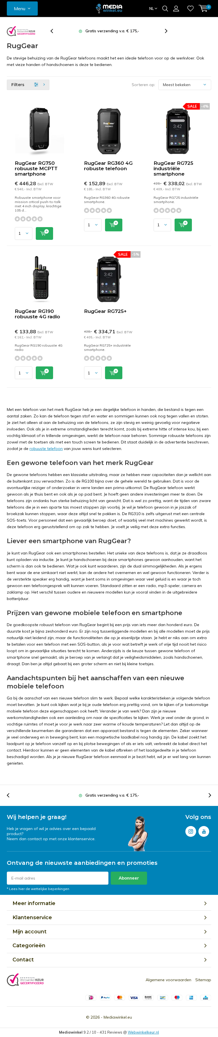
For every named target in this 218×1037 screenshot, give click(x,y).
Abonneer (129, 878)
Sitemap (203, 979)
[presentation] (55, 31)
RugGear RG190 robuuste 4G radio (37, 313)
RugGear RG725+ (105, 311)
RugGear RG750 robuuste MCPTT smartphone (36, 168)
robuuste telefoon (46, 448)
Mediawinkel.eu (118, 1017)
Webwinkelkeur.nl (143, 1032)
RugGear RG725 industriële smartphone (173, 168)
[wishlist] (190, 8)
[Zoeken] (165, 8)
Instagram (190, 831)
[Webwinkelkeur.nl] (21, 31)
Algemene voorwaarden (168, 979)
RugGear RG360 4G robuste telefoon (108, 165)
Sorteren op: (143, 84)
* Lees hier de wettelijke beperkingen (38, 889)
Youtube (203, 831)
